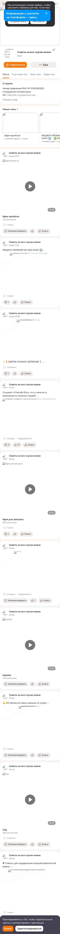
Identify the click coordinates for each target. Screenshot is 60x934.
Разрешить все (18, 21)
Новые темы (9, 109)
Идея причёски (11, 216)
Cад (5, 829)
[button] (15, 65)
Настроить (38, 21)
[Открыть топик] (20, 128)
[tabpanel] (30, 536)
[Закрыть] (46, 13)
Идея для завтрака (13, 519)
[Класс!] (4, 225)
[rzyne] (5, 154)
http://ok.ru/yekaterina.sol (21, 95)
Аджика (7, 675)
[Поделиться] (32, 231)
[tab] (6, 74)
